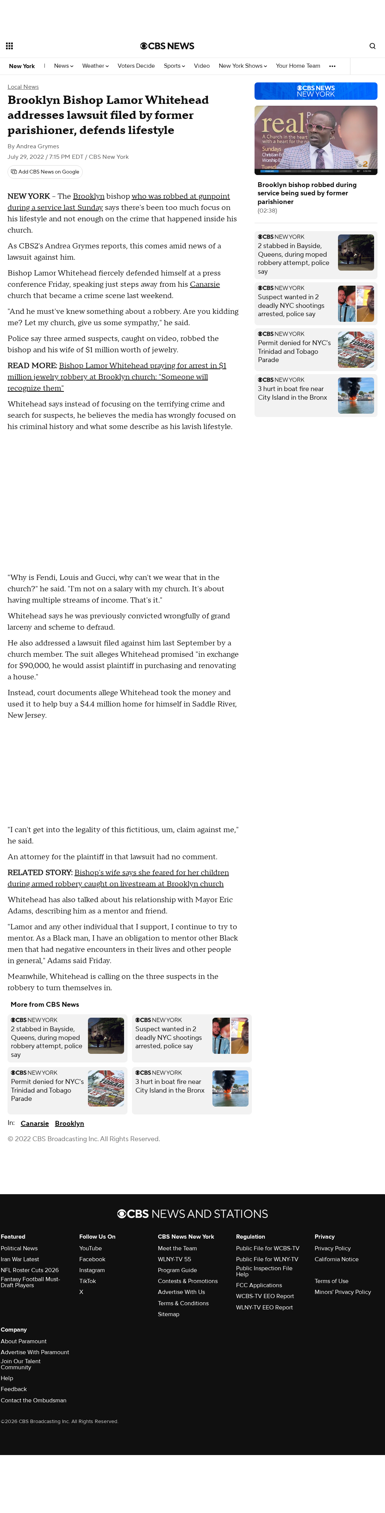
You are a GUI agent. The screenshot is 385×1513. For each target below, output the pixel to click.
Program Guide (177, 1270)
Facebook (92, 1259)
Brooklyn (89, 196)
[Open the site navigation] (60, 46)
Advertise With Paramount (35, 1352)
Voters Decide (136, 66)
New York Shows (241, 66)
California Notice (337, 1259)
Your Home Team (298, 66)
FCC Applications (259, 1285)
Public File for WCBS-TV (268, 1248)
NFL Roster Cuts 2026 (30, 1270)
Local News (23, 87)
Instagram (92, 1270)
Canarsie (205, 284)
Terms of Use (332, 1281)
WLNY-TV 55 (174, 1259)
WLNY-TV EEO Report (264, 1307)
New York (22, 66)
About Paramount (24, 1341)
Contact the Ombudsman (34, 1400)
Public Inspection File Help (264, 1271)
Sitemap (168, 1314)
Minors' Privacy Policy (343, 1292)
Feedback (14, 1389)
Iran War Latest (20, 1259)
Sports (173, 66)
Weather (94, 66)
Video (202, 66)
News (62, 66)
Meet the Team (177, 1248)
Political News (19, 1248)
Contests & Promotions (188, 1281)
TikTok (87, 1281)
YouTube (90, 1248)
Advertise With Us (181, 1292)
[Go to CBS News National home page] (167, 46)
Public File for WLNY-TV (267, 1259)
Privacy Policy (333, 1248)
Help (7, 1378)
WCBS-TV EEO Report (265, 1296)
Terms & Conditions (183, 1303)
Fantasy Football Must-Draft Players (30, 1282)
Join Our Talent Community (21, 1364)
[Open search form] (372, 46)
